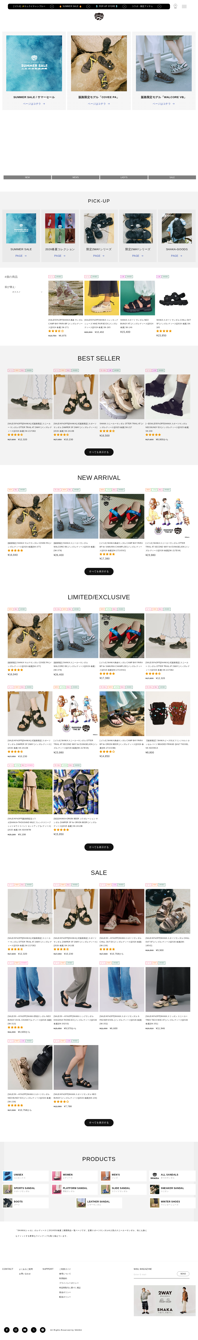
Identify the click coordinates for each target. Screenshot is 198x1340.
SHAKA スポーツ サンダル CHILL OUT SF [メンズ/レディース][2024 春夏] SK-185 (173, 324)
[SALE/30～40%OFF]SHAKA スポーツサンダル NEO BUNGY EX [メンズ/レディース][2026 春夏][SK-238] (29, 1098)
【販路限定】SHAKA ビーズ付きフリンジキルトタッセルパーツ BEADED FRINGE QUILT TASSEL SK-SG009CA (168, 744)
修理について (65, 1274)
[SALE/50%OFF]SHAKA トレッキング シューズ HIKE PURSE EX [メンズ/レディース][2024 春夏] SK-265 (101, 324)
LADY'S (124, 177)
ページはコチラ (32, 103)
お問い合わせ (25, 1274)
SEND (183, 1274)
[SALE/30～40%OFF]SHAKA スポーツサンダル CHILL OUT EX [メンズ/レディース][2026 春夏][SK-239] (121, 942)
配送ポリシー (65, 1297)
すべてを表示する (99, 452)
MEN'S (76, 177)
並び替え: (10, 287)
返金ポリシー (65, 1292)
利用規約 (63, 1278)
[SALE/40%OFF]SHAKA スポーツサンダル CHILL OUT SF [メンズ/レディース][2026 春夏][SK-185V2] (168, 942)
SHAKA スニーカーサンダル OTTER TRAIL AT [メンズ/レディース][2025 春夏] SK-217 (122, 425)
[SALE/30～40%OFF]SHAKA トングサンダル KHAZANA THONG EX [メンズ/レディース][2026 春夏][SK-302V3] (75, 1020)
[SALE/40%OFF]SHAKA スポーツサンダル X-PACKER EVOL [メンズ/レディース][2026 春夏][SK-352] (121, 1020)
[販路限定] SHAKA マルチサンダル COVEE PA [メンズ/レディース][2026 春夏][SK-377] (30, 545)
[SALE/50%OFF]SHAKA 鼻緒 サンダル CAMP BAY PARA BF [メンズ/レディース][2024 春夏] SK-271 (65, 324)
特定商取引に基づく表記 (70, 1288)
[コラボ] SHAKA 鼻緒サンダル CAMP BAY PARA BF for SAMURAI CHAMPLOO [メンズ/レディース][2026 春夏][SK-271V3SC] (121, 547)
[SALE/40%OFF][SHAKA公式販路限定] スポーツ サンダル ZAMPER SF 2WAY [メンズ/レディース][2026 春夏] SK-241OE (75, 427)
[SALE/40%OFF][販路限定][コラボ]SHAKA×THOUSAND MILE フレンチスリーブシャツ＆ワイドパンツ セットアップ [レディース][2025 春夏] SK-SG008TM (29, 824)
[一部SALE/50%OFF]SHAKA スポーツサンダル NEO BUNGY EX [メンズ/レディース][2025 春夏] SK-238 (167, 427)
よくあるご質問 (26, 1269)
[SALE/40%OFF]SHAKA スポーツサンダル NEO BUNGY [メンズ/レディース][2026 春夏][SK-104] (75, 1096)
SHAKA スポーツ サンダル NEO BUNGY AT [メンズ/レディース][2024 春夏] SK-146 (136, 324)
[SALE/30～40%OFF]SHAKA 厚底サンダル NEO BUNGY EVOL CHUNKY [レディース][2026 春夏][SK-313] (30, 1020)
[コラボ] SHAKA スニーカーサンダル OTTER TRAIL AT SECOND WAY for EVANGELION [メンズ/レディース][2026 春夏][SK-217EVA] (167, 547)
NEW (27, 177)
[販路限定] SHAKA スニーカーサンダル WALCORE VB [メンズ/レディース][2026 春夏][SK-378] (74, 547)
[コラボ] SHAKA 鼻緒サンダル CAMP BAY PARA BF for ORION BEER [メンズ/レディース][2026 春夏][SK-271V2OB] (122, 744)
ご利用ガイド (65, 1269)
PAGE (19, 256)
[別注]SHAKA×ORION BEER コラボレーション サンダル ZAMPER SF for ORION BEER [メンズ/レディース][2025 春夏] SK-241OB (76, 822)
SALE (172, 177)
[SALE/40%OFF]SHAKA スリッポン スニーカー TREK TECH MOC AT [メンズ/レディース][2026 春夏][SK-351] (167, 1020)
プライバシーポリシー (69, 1283)
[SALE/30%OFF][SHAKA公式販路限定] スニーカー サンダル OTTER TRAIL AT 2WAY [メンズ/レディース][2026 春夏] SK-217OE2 (30, 427)
